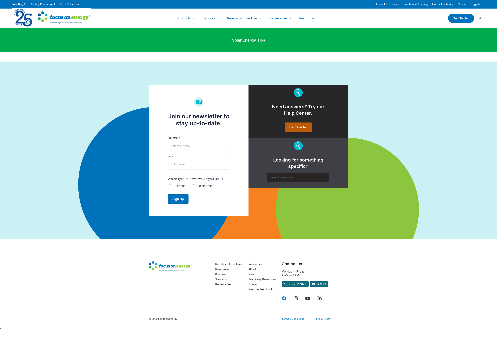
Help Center (298, 127)
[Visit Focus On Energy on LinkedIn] (319, 298)
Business (221, 274)
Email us (320, 284)
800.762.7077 (296, 284)
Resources (307, 18)
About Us (382, 4)
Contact (463, 4)
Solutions (221, 279)
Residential (222, 269)
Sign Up (178, 199)
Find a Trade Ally (443, 4)
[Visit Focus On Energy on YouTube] (307, 298)
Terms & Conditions (293, 318)
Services (208, 18)
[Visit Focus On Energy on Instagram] (296, 298)
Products (184, 18)
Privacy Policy (323, 318)
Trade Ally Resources (262, 279)
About (252, 269)
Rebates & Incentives (242, 18)
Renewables (278, 18)
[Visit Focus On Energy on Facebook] (284, 298)
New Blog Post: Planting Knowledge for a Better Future (45, 4)
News (395, 4)
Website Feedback (260, 289)
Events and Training (415, 4)
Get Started (461, 18)
